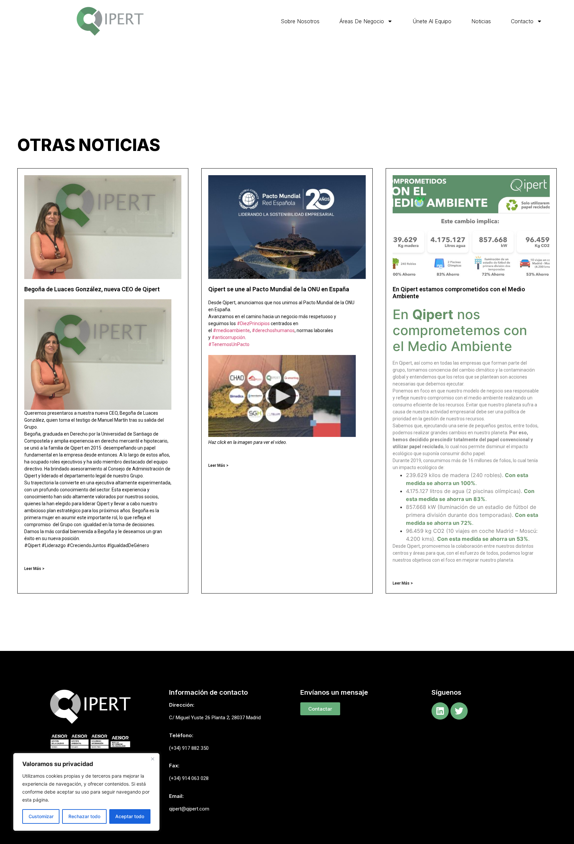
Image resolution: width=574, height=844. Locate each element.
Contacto (522, 21)
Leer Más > (34, 568)
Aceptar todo (129, 816)
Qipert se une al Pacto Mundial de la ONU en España (278, 289)
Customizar (41, 816)
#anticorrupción (228, 337)
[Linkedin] (440, 711)
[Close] (152, 759)
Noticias (481, 21)
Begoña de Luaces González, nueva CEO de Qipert (92, 289)
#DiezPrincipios (253, 323)
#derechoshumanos (273, 330)
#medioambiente (231, 330)
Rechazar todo (84, 816)
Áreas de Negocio (361, 21)
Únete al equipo (432, 21)
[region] (86, 792)
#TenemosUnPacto (228, 344)
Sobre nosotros (300, 21)
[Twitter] (459, 711)
